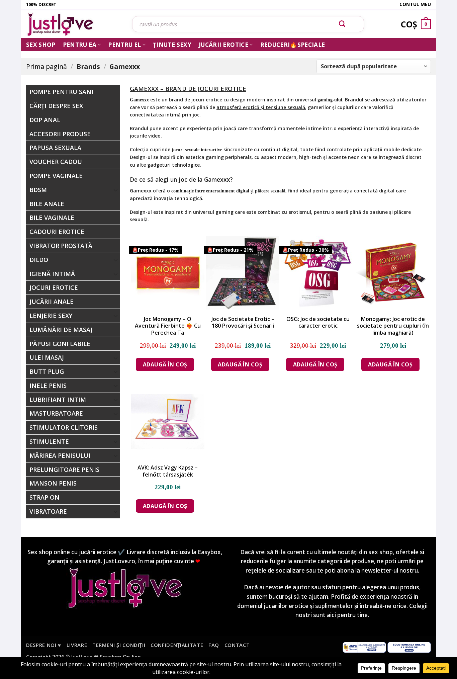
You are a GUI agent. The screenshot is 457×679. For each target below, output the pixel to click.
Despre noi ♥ (43, 645)
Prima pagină (46, 66)
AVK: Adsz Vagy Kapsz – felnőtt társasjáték (168, 471)
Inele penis (48, 385)
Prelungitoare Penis (64, 469)
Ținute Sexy (172, 45)
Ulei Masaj (46, 357)
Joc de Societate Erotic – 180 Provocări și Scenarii (242, 323)
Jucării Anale (51, 302)
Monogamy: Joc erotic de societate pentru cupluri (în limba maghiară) (393, 326)
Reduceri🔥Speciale (292, 45)
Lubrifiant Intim (57, 400)
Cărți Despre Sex (56, 106)
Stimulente (49, 441)
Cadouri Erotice (56, 232)
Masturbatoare (56, 413)
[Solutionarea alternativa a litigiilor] (364, 646)
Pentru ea (79, 45)
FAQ (213, 645)
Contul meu (415, 4)
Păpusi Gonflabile (59, 344)
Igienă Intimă (52, 274)
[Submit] (342, 24)
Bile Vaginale (51, 218)
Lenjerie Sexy (50, 316)
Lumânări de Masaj (60, 330)
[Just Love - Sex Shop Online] (74, 24)
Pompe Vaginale (56, 176)
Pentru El (124, 45)
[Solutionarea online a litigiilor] (409, 646)
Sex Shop (41, 45)
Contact (237, 645)
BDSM (38, 190)
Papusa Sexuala (55, 148)
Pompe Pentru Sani (61, 92)
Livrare (77, 645)
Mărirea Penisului (59, 455)
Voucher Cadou (55, 162)
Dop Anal (44, 120)
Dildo (38, 260)
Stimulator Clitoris (63, 427)
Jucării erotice (223, 45)
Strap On (44, 497)
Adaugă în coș (165, 364)
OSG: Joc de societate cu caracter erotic (318, 323)
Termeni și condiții (119, 645)
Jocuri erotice (53, 287)
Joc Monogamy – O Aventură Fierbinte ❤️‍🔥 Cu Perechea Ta (168, 326)
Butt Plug (46, 371)
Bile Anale (46, 204)
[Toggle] (116, 189)
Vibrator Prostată (60, 246)
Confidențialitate (177, 645)
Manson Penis (53, 483)
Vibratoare (48, 511)
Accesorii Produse (60, 134)
